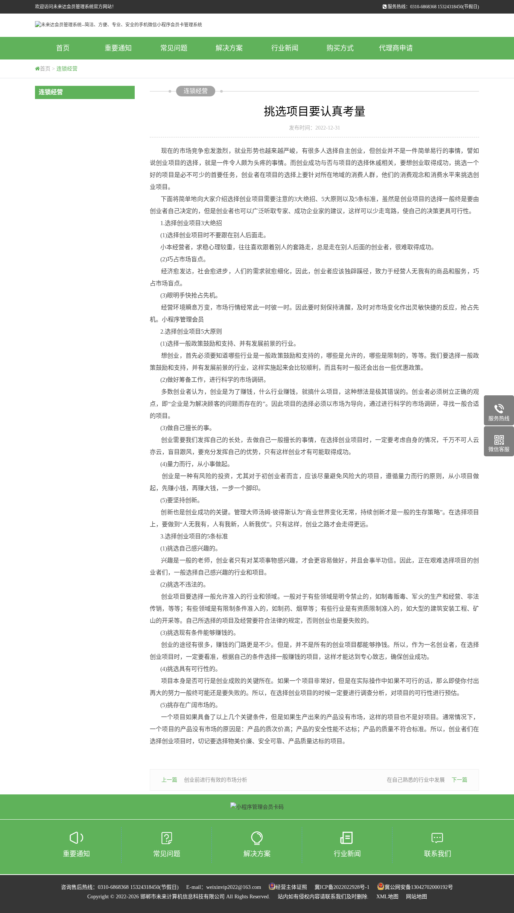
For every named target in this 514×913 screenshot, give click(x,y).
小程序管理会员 (183, 319)
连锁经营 (67, 69)
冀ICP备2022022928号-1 (342, 887)
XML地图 (387, 896)
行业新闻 (284, 48)
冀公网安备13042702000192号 (419, 887)
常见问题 (173, 48)
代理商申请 (396, 48)
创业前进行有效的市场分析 (215, 780)
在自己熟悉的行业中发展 (416, 780)
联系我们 (437, 854)
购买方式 (340, 48)
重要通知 (118, 48)
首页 (63, 48)
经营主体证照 (291, 887)
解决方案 (229, 48)
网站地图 (416, 896)
